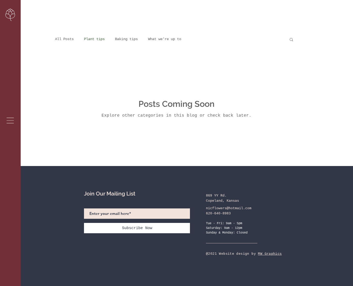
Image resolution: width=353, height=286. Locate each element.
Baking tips (126, 39)
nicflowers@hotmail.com (228, 208)
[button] (10, 120)
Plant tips (94, 39)
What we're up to (164, 39)
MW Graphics (270, 254)
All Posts (64, 39)
